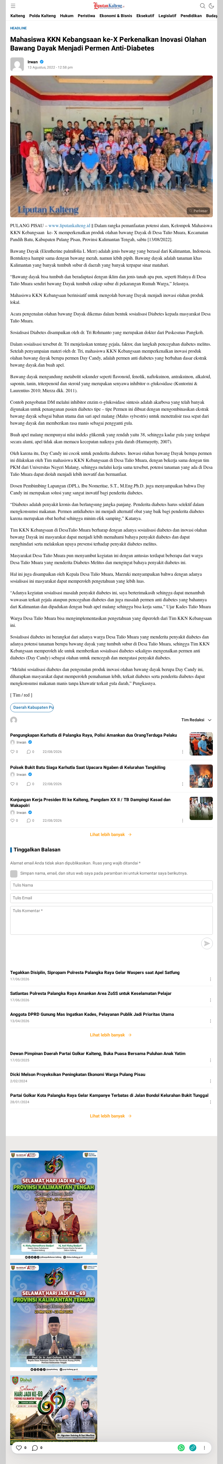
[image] (201, 744)
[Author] (17, 64)
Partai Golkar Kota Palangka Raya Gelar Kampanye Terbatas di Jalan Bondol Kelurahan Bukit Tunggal (109, 1095)
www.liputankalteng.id (69, 225)
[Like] (18, 1447)
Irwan (33, 62)
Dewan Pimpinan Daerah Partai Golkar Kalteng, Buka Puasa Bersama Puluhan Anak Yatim (98, 1053)
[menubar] (13, 6)
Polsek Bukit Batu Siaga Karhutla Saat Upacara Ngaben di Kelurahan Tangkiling (88, 767)
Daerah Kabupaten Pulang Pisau (33, 707)
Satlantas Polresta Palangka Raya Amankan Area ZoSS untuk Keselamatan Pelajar (91, 993)
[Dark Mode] (211, 6)
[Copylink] (192, 1447)
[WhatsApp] (181, 1447)
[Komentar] (34, 1447)
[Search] (202, 6)
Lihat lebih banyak (107, 834)
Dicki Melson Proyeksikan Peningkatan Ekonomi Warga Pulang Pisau (77, 1074)
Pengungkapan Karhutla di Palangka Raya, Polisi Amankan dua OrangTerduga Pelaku (93, 735)
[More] (182, 751)
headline (18, 28)
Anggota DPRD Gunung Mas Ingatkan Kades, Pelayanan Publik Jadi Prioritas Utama (92, 1014)
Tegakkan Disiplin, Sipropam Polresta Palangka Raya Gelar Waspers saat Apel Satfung (95, 972)
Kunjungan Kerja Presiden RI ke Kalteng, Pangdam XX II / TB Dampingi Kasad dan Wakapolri (90, 802)
